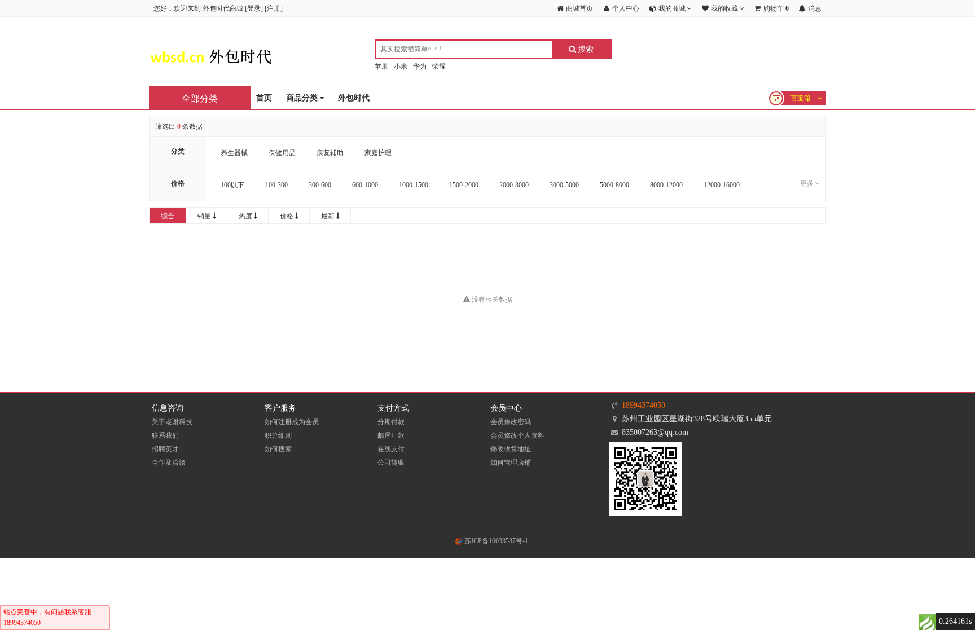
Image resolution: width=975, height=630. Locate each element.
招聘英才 (165, 449)
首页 (264, 98)
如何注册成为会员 (292, 422)
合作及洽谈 (169, 462)
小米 (400, 67)
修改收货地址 (510, 449)
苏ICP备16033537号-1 (495, 541)
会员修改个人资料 (517, 435)
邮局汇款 (391, 435)
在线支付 (391, 449)
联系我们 (165, 435)
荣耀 (439, 67)
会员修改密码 (510, 422)
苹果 (381, 67)
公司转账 (391, 462)
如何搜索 (278, 449)
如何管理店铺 (510, 462)
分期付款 (391, 422)
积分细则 (278, 435)
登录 (254, 8)
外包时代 (354, 98)
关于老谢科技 (172, 422)
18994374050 (643, 405)
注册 (273, 8)
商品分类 (303, 98)
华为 (420, 67)
